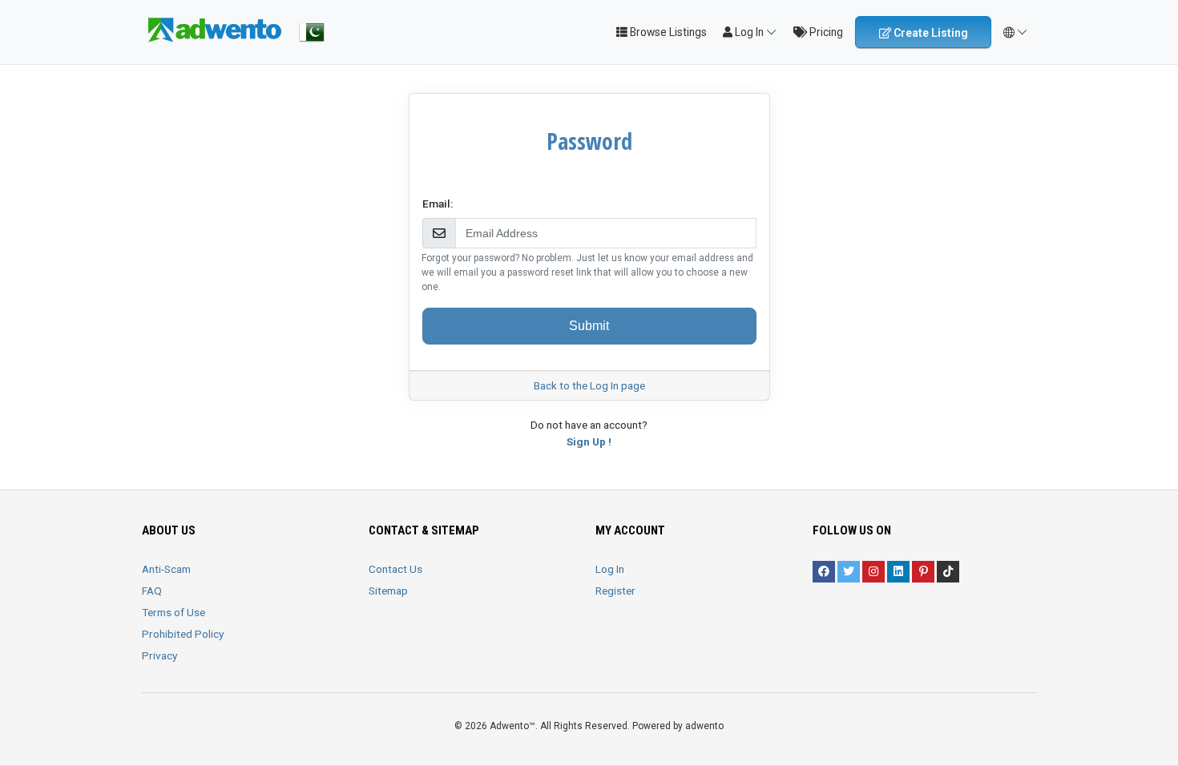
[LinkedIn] (898, 572)
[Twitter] (848, 572)
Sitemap (388, 590)
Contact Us (395, 568)
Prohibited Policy (183, 633)
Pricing (825, 32)
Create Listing (929, 32)
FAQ (152, 590)
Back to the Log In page (589, 385)
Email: (437, 203)
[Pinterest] (923, 572)
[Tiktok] (948, 572)
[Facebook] (824, 572)
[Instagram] (873, 572)
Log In (609, 568)
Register (615, 590)
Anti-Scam (166, 568)
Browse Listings (667, 32)
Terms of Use (173, 612)
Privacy (159, 655)
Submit (589, 326)
